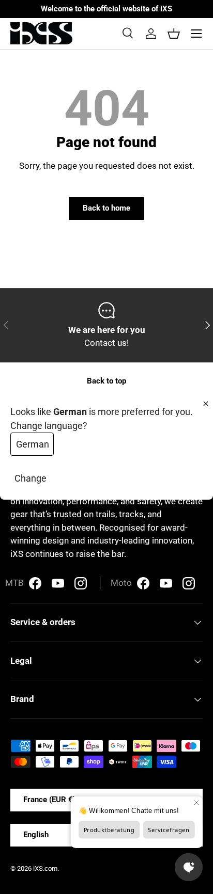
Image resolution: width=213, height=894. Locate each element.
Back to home (106, 208)
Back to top (106, 381)
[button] (173, 33)
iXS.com (45, 868)
